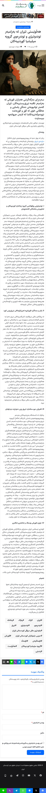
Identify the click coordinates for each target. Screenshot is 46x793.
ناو (42, 712)
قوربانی (7, 635)
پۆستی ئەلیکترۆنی (38, 723)
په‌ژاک (20, 620)
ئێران (39, 620)
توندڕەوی (37, 625)
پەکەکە (10, 620)
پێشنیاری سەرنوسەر (19, 22)
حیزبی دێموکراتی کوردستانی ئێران (28, 635)
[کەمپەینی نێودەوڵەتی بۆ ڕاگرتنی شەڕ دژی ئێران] (23, 16)
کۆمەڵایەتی (37, 641)
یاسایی (38, 651)
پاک (29, 620)
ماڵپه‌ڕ (42, 733)
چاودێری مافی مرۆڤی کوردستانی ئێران (26, 630)
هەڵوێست (12, 646)
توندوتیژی (24, 625)
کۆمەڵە (24, 641)
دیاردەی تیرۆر (39, 141)
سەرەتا (29, 22)
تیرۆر (13, 625)
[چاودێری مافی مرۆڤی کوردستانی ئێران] (25, 5)
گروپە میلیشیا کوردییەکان (31, 646)
